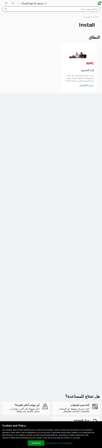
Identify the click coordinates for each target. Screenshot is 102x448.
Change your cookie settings (60, 443)
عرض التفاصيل (86, 85)
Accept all (36, 443)
